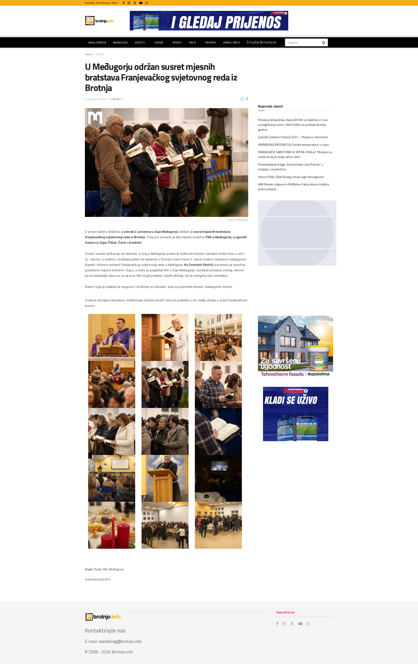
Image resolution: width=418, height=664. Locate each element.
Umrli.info (231, 42)
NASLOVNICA (97, 42)
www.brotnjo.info (98, 579)
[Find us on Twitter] (134, 3)
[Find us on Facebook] (124, 3)
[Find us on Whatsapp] (146, 3)
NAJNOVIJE (120, 42)
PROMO (210, 42)
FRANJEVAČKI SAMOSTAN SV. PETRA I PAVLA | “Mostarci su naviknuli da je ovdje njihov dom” (295, 154)
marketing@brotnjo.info (120, 641)
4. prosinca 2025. (95, 99)
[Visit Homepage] (100, 20)
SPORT (177, 42)
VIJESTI (140, 42)
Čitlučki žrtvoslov (261, 42)
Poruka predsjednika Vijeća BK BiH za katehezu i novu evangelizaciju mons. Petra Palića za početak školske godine (293, 124)
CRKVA (158, 42)
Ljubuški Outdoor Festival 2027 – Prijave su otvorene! (293, 137)
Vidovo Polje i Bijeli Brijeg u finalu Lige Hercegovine (291, 176)
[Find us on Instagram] (129, 3)
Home (88, 54)
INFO (192, 42)
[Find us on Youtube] (140, 3)
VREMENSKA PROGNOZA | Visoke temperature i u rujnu (293, 144)
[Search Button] (324, 42)
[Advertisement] (295, 480)
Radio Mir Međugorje (109, 569)
